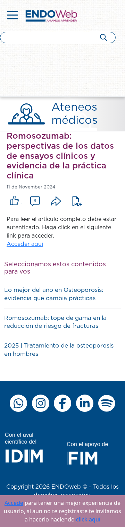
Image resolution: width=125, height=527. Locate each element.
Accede (14, 503)
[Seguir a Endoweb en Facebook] (62, 403)
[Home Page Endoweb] (51, 15)
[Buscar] (103, 37)
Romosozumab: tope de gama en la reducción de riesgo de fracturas (55, 322)
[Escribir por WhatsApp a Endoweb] (18, 403)
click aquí (88, 519)
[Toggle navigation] (12, 16)
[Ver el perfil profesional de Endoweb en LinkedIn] (84, 403)
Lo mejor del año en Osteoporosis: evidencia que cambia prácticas (53, 294)
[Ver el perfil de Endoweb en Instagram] (40, 403)
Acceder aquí (25, 244)
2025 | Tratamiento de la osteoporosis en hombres (59, 350)
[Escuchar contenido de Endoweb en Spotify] (106, 403)
